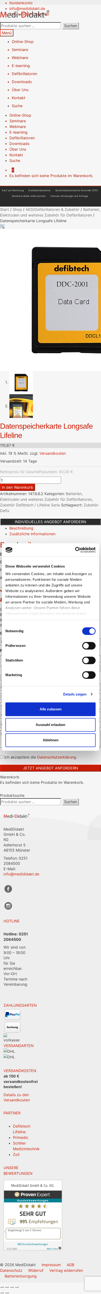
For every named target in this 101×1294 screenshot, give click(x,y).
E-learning (21, 65)
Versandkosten (52, 453)
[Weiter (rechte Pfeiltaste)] (7, 1292)
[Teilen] (12, 1287)
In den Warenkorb (17, 487)
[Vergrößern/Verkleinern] (2, 1287)
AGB (70, 1264)
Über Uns (20, 89)
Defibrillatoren (24, 73)
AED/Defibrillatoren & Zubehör (52, 209)
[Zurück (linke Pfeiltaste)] (2, 1292)
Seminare (20, 49)
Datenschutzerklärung (56, 757)
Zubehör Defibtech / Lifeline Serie (30, 505)
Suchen (70, 25)
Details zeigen (74, 694)
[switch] (89, 645)
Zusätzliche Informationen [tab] (32, 533)
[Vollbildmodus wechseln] (7, 1287)
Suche (17, 105)
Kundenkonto (21, 2)
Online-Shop (23, 41)
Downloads (22, 81)
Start (4, 209)
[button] (2, 226)
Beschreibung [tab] (21, 528)
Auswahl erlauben (50, 725)
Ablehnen (50, 740)
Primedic (20, 1137)
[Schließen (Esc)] (17, 1287)
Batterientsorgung (21, 1276)
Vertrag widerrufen (66, 1270)
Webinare (20, 57)
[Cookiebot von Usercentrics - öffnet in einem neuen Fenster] (75, 550)
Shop (17, 209)
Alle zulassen (51, 709)
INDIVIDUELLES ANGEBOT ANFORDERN (50, 521)
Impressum (51, 1264)
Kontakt (18, 97)
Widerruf (35, 1270)
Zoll (16, 1154)
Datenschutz (11, 1270)
